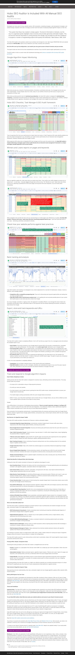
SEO (9, 644)
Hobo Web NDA (17, 594)
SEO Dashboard (18, 6)
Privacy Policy (49, 653)
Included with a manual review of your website (19, 370)
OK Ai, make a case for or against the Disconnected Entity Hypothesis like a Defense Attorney (26, 645)
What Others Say (32, 6)
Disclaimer (43, 653)
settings (47, 2)
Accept (55, 1)
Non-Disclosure (36, 653)
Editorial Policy (57, 653)
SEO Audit (10, 6)
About (50, 6)
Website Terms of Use (47, 621)
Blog (46, 6)
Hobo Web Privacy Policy (33, 621)
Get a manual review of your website (16, 22)
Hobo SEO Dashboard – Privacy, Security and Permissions (19, 647)
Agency (25, 6)
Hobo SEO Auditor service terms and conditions (23, 618)
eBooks (39, 6)
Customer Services (28, 653)
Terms (66, 653)
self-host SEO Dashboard (33, 627)
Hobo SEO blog (15, 580)
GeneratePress (21, 653)
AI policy (33, 641)
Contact (57, 6)
